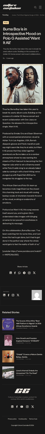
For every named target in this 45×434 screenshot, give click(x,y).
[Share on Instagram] (29, 273)
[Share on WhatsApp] (19, 273)
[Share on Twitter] (34, 273)
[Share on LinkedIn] (11, 273)
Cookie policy (22, 419)
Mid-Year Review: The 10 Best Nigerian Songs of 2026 (20, 15)
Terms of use (33, 419)
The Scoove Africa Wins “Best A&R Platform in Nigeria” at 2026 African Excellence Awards (28, 323)
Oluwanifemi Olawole (21, 328)
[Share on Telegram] (24, 273)
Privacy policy (12, 419)
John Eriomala (20, 343)
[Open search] (35, 7)
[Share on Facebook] (15, 273)
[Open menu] (40, 7)
